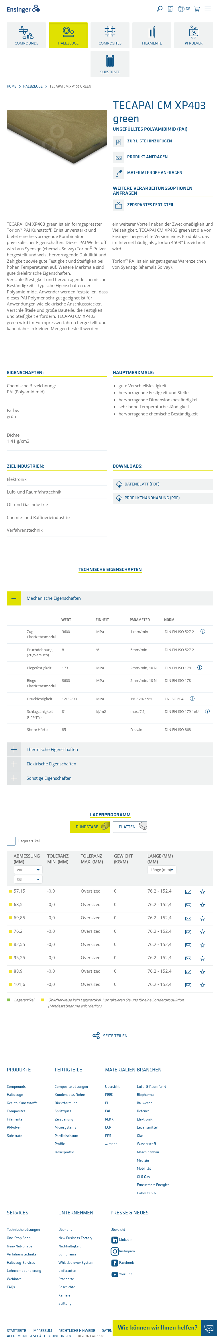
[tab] (110, 598)
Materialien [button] (120, 1070)
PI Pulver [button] (194, 43)
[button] (207, 9)
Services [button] (17, 1213)
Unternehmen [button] (75, 1213)
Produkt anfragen (147, 157)
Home (11, 86)
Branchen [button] (149, 1070)
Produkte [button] (19, 1070)
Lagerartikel (29, 841)
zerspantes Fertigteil (150, 205)
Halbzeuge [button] (68, 43)
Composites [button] (110, 43)
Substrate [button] (110, 71)
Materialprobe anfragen (154, 173)
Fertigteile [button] (68, 1070)
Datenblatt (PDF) (142, 484)
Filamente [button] (152, 43)
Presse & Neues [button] (130, 1213)
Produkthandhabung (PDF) (152, 498)
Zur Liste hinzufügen (149, 141)
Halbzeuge (33, 86)
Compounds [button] (26, 43)
